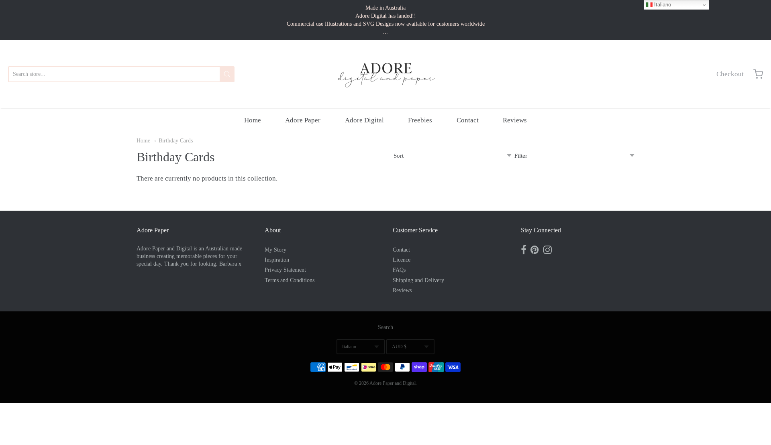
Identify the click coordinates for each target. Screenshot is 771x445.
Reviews (515, 120)
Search (385, 327)
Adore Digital (364, 120)
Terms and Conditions (289, 280)
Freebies (420, 120)
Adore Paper (302, 120)
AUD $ (399, 346)
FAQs (399, 270)
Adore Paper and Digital (392, 383)
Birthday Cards (176, 141)
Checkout (730, 74)
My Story (275, 250)
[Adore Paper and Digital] (385, 74)
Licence (401, 260)
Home (252, 120)
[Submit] (227, 74)
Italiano (349, 346)
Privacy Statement (285, 270)
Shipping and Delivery (418, 280)
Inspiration (277, 260)
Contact (468, 120)
